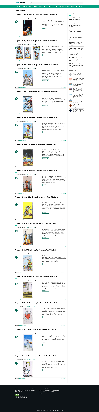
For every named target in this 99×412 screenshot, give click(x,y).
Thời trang (78, 6)
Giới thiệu (49, 410)
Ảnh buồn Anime (48, 390)
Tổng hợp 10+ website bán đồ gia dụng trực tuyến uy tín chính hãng (78, 79)
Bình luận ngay (63, 60)
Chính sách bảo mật (56, 410)
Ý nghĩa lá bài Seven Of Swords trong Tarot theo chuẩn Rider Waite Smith (36, 197)
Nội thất (18, 6)
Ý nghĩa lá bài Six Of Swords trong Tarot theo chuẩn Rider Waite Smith (35, 223)
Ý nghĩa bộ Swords (32, 44)
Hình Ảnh (45, 6)
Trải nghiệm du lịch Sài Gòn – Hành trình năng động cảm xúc (77, 101)
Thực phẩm (35, 6)
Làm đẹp (30, 6)
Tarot (50, 6)
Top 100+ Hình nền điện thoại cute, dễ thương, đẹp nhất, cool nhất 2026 (76, 59)
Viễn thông (67, 6)
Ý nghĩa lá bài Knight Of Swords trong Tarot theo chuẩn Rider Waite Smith (36, 91)
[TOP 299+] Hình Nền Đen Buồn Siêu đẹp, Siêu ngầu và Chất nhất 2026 (76, 31)
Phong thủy (24, 6)
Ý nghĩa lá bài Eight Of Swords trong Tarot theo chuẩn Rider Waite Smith (36, 170)
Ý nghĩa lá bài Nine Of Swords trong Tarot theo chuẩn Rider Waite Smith (36, 14)
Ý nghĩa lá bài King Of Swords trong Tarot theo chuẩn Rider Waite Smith (36, 41)
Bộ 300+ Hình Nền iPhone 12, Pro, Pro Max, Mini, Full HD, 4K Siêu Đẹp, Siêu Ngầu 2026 (78, 111)
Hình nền (46, 388)
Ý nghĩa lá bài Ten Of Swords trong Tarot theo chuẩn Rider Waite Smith (35, 144)
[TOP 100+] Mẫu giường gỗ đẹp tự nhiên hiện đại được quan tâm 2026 (77, 106)
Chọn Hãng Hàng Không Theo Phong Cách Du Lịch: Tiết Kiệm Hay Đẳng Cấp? (78, 96)
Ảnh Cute (41, 391)
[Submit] (82, 3)
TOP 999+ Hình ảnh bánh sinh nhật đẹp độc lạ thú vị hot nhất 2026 (78, 84)
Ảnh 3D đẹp (53, 391)
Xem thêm (45, 28)
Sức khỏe (72, 6)
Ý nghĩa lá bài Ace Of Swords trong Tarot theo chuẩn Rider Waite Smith (35, 356)
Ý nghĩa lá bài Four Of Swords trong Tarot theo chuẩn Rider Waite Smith (36, 276)
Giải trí (40, 6)
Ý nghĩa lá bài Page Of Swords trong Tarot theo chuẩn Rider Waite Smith (36, 118)
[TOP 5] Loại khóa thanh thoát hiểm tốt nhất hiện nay (77, 74)
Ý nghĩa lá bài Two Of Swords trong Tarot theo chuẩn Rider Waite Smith (35, 329)
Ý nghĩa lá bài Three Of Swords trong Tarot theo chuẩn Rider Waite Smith (36, 303)
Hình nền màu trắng (53, 388)
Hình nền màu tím (55, 390)
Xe (81, 6)
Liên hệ (61, 410)
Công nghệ (61, 6)
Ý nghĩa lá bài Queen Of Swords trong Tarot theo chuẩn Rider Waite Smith (36, 65)
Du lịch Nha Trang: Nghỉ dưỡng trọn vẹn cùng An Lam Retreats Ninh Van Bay (77, 90)
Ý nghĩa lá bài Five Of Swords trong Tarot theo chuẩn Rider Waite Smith (35, 250)
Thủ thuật (56, 6)
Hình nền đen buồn (47, 391)
